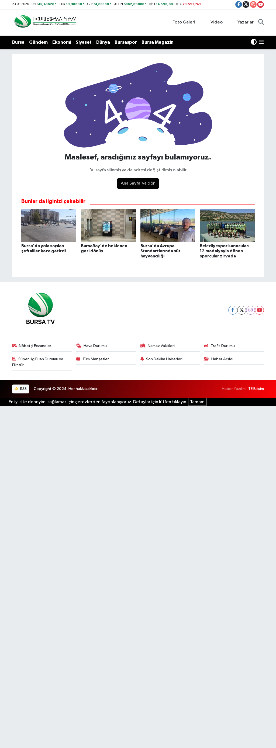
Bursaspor (126, 42)
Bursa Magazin (158, 42)
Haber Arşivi (222, 359)
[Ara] (261, 22)
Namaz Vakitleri (161, 346)
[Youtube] (259, 310)
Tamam (197, 402)
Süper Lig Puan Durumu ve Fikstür (38, 362)
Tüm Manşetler (95, 359)
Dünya (103, 42)
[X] (241, 310)
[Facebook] (232, 310)
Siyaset (84, 42)
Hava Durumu (95, 346)
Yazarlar (245, 22)
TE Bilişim (256, 389)
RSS (23, 389)
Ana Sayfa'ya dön (138, 183)
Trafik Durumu (223, 346)
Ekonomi (61, 42)
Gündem (38, 42)
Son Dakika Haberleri (164, 359)
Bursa (18, 42)
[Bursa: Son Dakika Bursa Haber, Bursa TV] (44, 22)
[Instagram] (250, 310)
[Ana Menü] (261, 42)
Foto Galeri (183, 22)
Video (217, 22)
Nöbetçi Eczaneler (35, 346)
